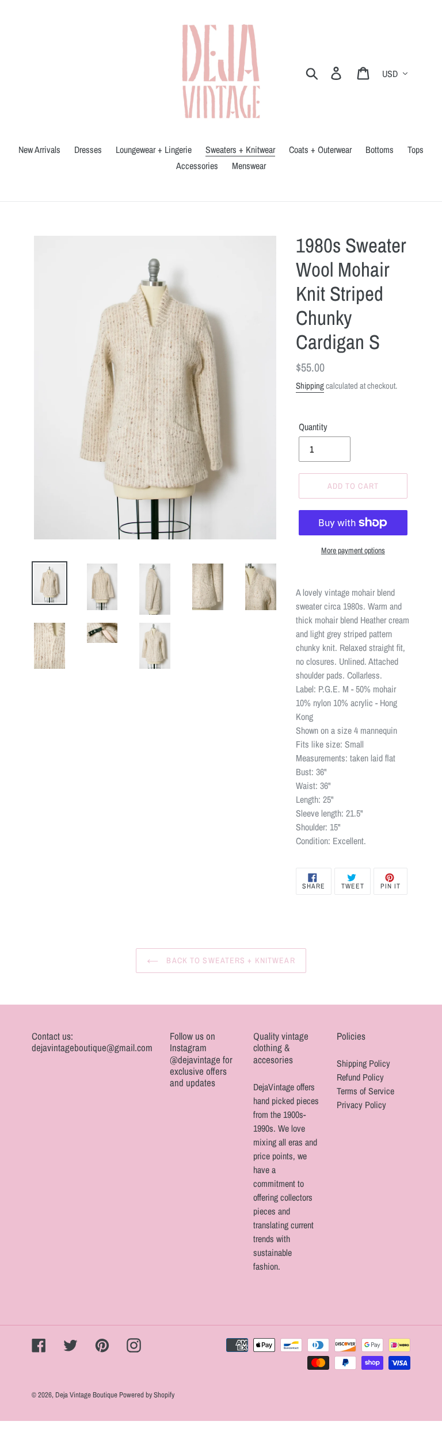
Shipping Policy (363, 1063)
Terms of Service (365, 1091)
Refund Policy (360, 1077)
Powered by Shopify (146, 1395)
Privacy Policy (361, 1104)
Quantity (313, 426)
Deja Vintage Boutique (87, 1395)
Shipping (310, 386)
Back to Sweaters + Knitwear (229, 960)
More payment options (353, 550)
